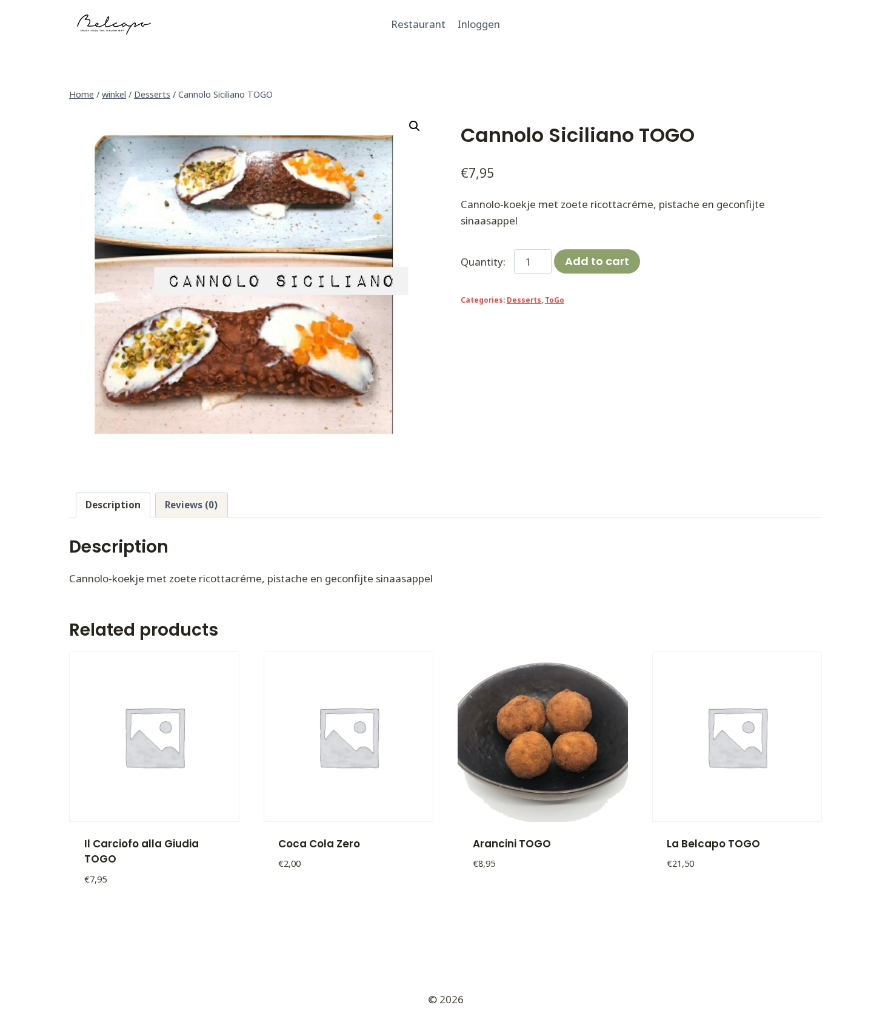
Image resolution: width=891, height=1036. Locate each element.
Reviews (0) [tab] (191, 505)
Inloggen (479, 24)
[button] (414, 126)
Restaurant (418, 24)
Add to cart (597, 261)
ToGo (554, 299)
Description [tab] (113, 505)
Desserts (524, 299)
